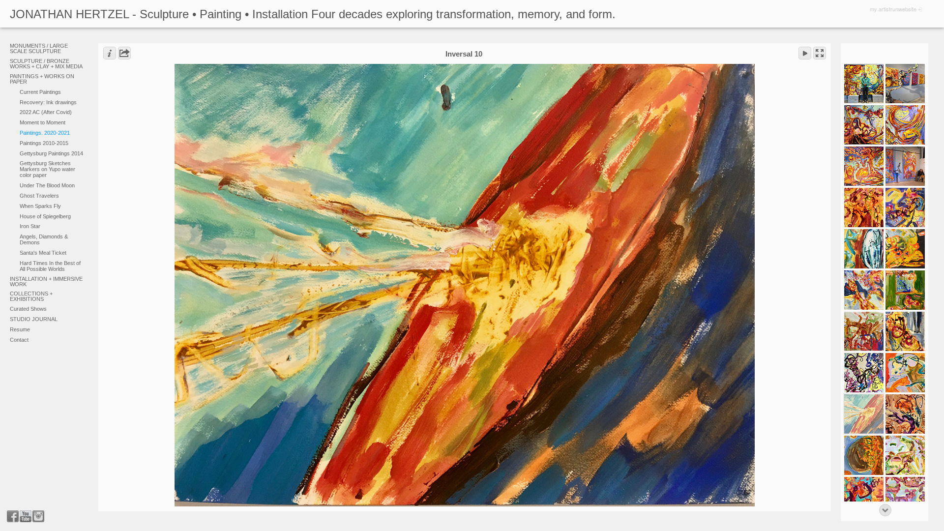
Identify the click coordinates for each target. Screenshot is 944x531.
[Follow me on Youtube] (25, 516)
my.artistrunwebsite (893, 9)
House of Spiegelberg (45, 216)
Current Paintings (40, 92)
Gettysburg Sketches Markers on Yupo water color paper (47, 169)
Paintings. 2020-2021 (45, 133)
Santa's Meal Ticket (43, 253)
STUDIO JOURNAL (34, 319)
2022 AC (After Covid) (46, 112)
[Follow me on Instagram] (38, 516)
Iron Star (30, 226)
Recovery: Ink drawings (48, 102)
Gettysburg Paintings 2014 (51, 153)
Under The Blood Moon (47, 185)
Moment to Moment (42, 122)
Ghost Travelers (39, 196)
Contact (19, 340)
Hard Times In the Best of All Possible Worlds (50, 266)
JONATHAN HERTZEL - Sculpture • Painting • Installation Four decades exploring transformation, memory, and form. (313, 14)
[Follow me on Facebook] (13, 516)
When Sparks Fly (40, 206)
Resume (20, 329)
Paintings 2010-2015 (44, 143)
